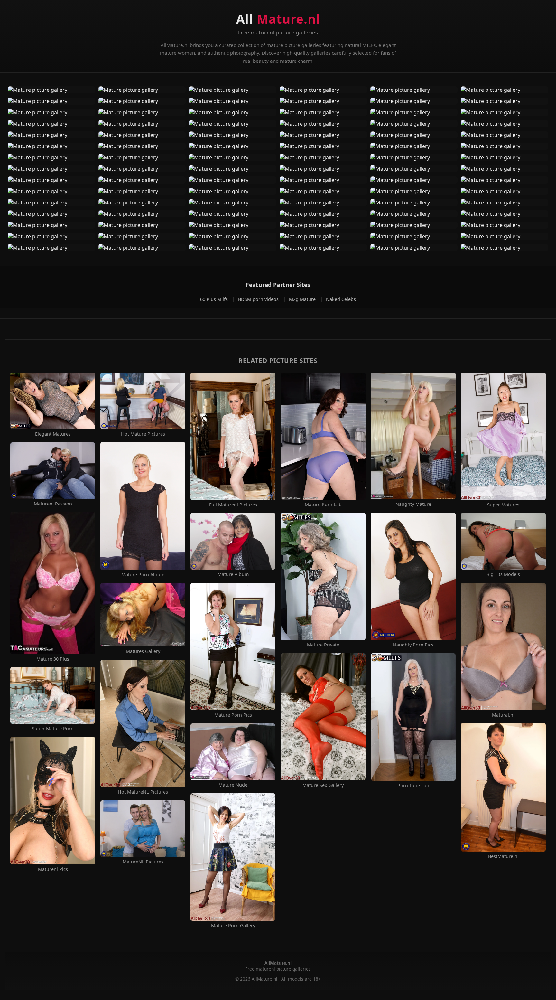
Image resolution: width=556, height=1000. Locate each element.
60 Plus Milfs (214, 299)
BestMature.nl (503, 856)
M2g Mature (303, 299)
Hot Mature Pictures (143, 434)
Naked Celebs (341, 299)
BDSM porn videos (259, 299)
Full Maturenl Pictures (233, 505)
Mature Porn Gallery (233, 926)
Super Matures (503, 505)
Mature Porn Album (142, 575)
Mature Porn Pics (233, 715)
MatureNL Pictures (143, 862)
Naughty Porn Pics (413, 645)
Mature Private (323, 645)
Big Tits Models (503, 574)
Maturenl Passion (53, 504)
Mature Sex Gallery (323, 785)
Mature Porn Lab (323, 504)
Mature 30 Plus (52, 659)
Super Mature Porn (53, 728)
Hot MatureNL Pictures (143, 792)
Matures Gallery (143, 651)
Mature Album (233, 574)
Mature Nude (232, 785)
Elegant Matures (53, 434)
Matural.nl (503, 715)
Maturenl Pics (53, 869)
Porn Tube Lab (413, 785)
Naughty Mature (413, 504)
